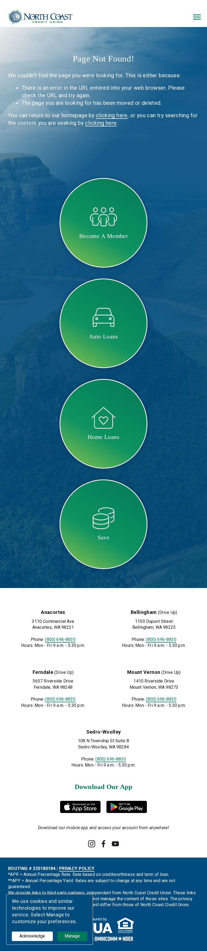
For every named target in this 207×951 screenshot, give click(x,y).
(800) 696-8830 (60, 639)
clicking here (111, 115)
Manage (72, 936)
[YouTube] (115, 844)
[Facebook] (103, 844)
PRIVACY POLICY (76, 868)
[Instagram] (91, 844)
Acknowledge (32, 936)
